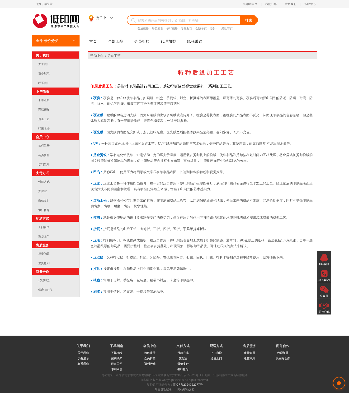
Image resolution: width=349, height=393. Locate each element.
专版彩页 (186, 28)
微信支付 (44, 200)
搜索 (248, 20)
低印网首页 (250, 4)
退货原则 (44, 263)
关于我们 (44, 64)
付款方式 (44, 181)
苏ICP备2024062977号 (188, 384)
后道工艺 (44, 119)
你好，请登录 (44, 4)
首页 (93, 41)
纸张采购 (194, 41)
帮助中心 (310, 4)
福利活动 (44, 164)
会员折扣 (142, 41)
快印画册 (172, 28)
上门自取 (44, 227)
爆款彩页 (227, 28)
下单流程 (44, 100)
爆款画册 (157, 28)
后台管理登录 (163, 389)
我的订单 (271, 4)
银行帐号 (44, 210)
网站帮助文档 (185, 389)
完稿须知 (44, 109)
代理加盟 (168, 41)
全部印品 (115, 41)
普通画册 (143, 28)
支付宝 (42, 191)
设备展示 (44, 73)
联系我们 (290, 4)
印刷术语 (44, 128)
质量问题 (44, 253)
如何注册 (44, 145)
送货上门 (44, 236)
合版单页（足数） (206, 28)
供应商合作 (45, 289)
